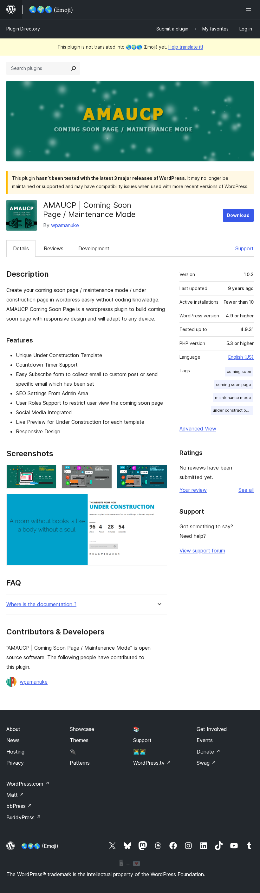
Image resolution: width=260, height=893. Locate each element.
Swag (206, 763)
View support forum (202, 550)
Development (93, 248)
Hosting (15, 751)
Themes (79, 740)
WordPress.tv (152, 763)
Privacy (15, 763)
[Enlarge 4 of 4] (158, 502)
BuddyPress (23, 817)
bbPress (19, 806)
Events (205, 740)
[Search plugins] (73, 68)
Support (244, 248)
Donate (208, 751)
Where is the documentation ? (41, 604)
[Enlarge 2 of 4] (103, 473)
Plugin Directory (23, 28)
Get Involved (212, 729)
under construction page (233, 410)
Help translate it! (185, 47)
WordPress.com (27, 784)
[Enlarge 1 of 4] (48, 473)
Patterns (80, 763)
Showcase (82, 729)
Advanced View (197, 428)
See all (246, 490)
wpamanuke (65, 225)
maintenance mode (233, 397)
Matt (15, 795)
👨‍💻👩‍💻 (139, 751)
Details (21, 248)
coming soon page (233, 384)
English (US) (241, 357)
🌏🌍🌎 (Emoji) (39, 846)
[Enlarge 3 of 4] (158, 473)
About (13, 729)
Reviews (53, 248)
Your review (193, 490)
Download (238, 215)
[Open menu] (250, 9)
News (13, 740)
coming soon (239, 371)
